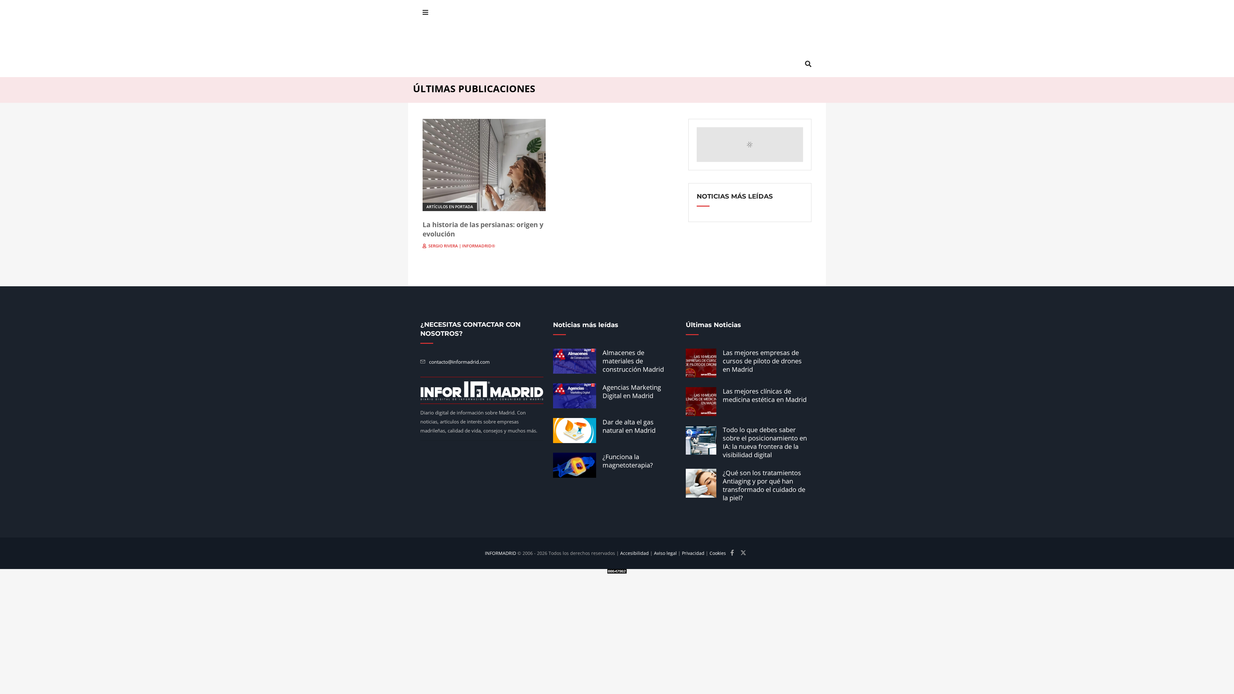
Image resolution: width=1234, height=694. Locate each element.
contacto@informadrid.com (459, 362)
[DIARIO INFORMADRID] (617, 38)
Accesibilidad (634, 553)
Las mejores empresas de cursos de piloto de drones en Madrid (762, 361)
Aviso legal (665, 553)
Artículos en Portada (449, 206)
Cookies (718, 553)
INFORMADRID (500, 553)
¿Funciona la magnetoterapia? (628, 460)
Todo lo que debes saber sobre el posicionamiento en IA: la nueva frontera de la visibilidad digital (765, 442)
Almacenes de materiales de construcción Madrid (633, 361)
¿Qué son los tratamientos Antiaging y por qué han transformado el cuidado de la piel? (764, 485)
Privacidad (693, 553)
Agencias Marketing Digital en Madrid (632, 391)
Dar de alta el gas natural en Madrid (629, 426)
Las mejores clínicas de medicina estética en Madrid (765, 395)
